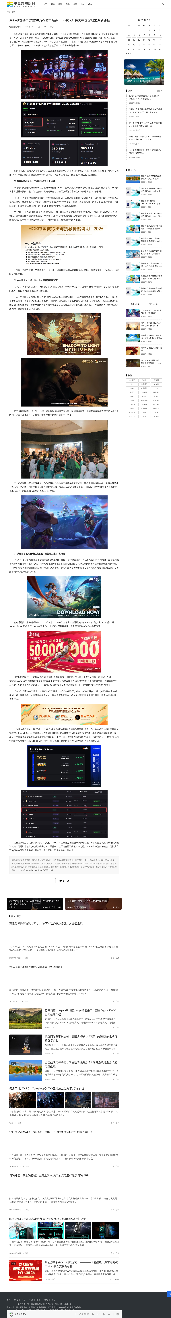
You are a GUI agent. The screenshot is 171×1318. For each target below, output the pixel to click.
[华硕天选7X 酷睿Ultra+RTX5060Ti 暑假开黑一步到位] (133, 199)
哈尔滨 (156, 380)
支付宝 (144, 392)
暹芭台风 (144, 396)
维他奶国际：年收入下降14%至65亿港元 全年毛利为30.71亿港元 (145, 133)
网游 (60, 4)
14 (144, 35)
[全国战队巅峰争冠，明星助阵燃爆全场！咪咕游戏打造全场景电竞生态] (25, 1070)
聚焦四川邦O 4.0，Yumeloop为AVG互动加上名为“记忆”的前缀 (46, 1088)
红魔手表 (144, 404)
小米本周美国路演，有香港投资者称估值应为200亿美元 (145, 147)
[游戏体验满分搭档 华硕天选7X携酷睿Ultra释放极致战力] (133, 187)
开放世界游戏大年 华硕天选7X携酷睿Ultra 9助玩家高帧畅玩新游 (151, 211)
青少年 (156, 412)
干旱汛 (132, 388)
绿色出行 (156, 404)
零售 (144, 412)
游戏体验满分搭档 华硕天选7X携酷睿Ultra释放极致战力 (151, 186)
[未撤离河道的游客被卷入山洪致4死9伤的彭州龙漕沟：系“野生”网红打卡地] (133, 334)
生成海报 (85, 891)
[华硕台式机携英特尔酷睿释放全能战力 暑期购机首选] (133, 174)
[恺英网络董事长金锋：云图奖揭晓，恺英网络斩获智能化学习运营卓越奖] (25, 1045)
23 (154, 40)
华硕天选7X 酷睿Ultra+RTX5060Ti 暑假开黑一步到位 (151, 199)
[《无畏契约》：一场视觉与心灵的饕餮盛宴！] (133, 309)
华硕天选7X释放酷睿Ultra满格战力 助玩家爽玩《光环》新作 (151, 261)
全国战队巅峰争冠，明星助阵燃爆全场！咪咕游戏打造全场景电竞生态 (81, 1064)
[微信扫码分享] (93, 891)
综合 (90, 4)
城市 (132, 384)
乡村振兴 (132, 376)
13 (139, 35)
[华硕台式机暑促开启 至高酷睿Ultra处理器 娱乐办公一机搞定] (133, 224)
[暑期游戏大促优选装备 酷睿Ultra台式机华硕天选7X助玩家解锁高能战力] (133, 287)
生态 (132, 404)
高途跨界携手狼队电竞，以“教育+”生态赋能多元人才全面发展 (46, 923)
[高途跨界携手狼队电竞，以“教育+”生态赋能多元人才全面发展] (64, 935)
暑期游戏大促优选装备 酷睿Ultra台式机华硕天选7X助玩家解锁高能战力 (151, 286)
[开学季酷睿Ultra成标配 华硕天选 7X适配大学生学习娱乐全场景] (133, 237)
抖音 (132, 392)
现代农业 (156, 400)
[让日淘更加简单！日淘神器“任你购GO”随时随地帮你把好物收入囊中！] (64, 1143)
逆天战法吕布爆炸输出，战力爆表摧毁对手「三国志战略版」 (151, 358)
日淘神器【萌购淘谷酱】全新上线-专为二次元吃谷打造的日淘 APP (49, 1175)
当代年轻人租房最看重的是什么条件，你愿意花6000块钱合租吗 (145, 92)
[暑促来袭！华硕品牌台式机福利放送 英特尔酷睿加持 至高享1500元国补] (133, 249)
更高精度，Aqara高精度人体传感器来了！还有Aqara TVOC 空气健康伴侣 (80, 1012)
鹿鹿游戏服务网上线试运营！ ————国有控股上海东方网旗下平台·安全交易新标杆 (81, 1264)
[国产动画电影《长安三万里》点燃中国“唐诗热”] (133, 321)
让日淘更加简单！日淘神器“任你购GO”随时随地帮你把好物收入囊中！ (51, 1132)
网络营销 (132, 408)
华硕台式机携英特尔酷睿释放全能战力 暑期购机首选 (151, 174)
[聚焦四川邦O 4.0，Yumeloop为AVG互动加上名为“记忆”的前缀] (64, 1100)
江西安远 (132, 400)
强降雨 (144, 388)
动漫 (75, 4)
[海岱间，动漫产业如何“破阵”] (133, 346)
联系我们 (40, 1304)
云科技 (144, 376)
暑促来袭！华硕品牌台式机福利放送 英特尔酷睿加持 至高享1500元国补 (151, 249)
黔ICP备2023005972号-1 (63, 1310)
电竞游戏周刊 (15, 27)
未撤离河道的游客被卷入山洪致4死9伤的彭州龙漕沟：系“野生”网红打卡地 (151, 333)
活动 (83, 4)
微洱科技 (156, 388)
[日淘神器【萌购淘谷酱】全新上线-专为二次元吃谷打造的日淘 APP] (64, 1187)
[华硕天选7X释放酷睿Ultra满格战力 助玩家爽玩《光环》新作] (133, 262)
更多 (159, 86)
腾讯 (144, 408)
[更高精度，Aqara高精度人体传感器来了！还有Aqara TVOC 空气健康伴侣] (25, 1018)
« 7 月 (128, 49)
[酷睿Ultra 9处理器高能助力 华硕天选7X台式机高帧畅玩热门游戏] (64, 1230)
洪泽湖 (144, 400)
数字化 (156, 392)
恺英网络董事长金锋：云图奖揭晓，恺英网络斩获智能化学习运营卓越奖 (81, 1038)
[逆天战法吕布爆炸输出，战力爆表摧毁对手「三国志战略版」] (133, 359)
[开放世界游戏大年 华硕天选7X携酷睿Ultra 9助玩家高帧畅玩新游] (133, 212)
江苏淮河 (156, 396)
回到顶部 (67, 1304)
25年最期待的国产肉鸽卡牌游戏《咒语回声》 (36, 967)
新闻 (53, 4)
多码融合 (144, 384)
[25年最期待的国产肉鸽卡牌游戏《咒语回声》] (64, 978)
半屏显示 (144, 380)
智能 (132, 396)
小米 (156, 384)
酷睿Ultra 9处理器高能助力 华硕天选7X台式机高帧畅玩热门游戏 (47, 1218)
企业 (132, 380)
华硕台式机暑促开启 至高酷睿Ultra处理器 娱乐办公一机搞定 (151, 224)
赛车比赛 (132, 412)
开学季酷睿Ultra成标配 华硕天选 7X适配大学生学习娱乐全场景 (151, 236)
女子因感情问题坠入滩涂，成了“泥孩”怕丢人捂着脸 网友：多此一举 (145, 120)
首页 (45, 4)
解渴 (156, 408)
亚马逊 (156, 376)
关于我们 (31, 1304)
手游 (68, 4)
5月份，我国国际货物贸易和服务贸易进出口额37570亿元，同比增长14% (145, 106)
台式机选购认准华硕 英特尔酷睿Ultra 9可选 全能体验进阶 (151, 274)
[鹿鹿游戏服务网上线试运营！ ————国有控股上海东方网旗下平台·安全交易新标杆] (25, 1270)
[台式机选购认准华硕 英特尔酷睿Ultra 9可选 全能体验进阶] (133, 274)
